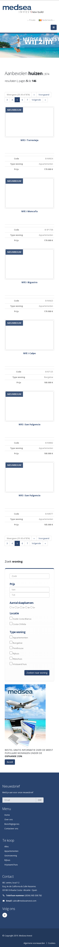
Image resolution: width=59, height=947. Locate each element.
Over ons (8, 819)
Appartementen (20, 637)
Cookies (51, 943)
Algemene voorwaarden (34, 943)
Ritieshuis (17, 658)
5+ (34, 607)
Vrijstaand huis (11, 864)
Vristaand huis (20, 664)
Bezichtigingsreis (11, 824)
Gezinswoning (10, 855)
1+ (13, 607)
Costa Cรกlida (19, 624)
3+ (23, 607)
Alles (6, 846)
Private (32, 20)
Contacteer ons (11, 828)
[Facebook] (4, 915)
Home (7, 815)
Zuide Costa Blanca (22, 618)
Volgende (36, 99)
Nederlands (47, 20)
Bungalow (17, 642)
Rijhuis (16, 653)
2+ (18, 607)
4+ (29, 607)
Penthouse (18, 648)
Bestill (10, 761)
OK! (40, 799)
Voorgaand (44, 94)
